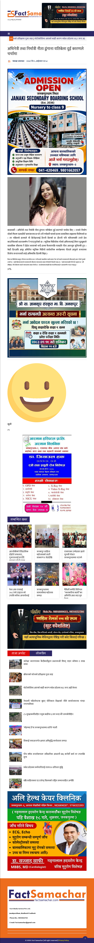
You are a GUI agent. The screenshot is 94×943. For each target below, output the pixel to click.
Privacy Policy (63, 940)
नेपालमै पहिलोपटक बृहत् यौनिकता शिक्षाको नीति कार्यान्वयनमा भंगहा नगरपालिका (54, 702)
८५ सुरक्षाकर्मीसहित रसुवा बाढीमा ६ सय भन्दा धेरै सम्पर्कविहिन (48, 714)
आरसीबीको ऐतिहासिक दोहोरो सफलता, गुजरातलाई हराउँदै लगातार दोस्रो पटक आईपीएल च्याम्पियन (18, 558)
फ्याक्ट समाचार (18, 61)
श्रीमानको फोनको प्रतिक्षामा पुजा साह (38, 674)
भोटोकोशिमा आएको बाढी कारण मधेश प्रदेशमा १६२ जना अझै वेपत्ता (39, 39)
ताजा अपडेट (18, 653)
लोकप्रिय (41, 653)
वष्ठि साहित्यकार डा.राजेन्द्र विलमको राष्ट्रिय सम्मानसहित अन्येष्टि (49, 781)
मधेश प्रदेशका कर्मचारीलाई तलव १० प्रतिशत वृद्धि (43, 767)
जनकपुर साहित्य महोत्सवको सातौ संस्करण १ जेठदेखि (44, 555)
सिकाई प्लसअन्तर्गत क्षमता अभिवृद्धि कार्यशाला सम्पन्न (45, 741)
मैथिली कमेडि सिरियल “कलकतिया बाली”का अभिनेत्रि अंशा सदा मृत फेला (73, 594)
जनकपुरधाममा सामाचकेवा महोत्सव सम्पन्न (45, 593)
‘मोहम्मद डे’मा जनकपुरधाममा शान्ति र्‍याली (40, 728)
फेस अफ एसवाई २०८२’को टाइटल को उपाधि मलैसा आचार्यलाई (19, 593)
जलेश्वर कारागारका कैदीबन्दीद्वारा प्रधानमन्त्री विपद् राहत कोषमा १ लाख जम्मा (54, 662)
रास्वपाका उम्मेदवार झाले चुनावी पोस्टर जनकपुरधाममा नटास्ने (74, 555)
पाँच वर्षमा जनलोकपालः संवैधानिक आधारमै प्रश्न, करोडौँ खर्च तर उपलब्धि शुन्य (54, 755)
